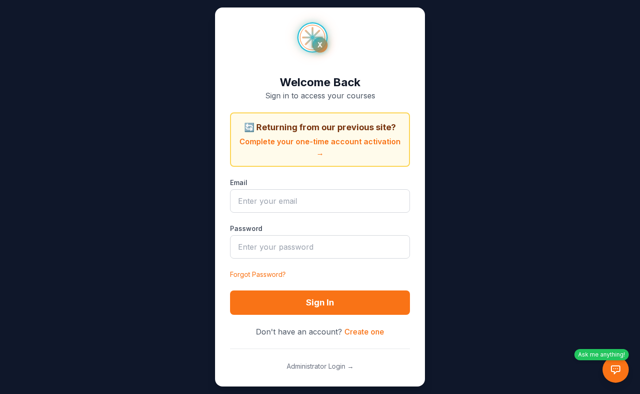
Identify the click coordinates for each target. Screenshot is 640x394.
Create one (364, 331)
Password (246, 228)
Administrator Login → (320, 366)
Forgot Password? (258, 274)
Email (238, 182)
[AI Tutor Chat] (616, 370)
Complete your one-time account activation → (320, 147)
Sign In (320, 302)
